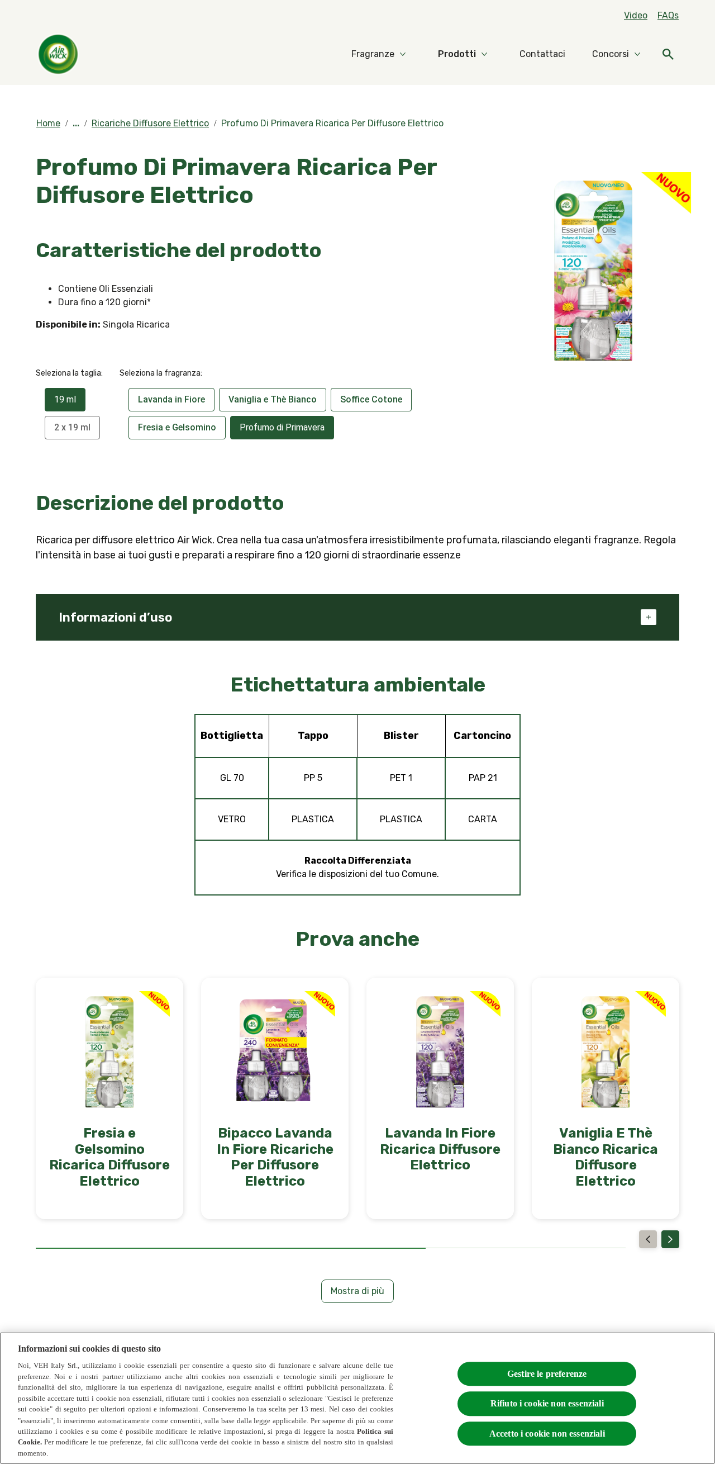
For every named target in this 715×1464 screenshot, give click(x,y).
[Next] (670, 1239)
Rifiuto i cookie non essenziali (547, 1403)
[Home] (58, 54)
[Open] (668, 54)
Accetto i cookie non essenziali (547, 1433)
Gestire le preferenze (547, 1373)
